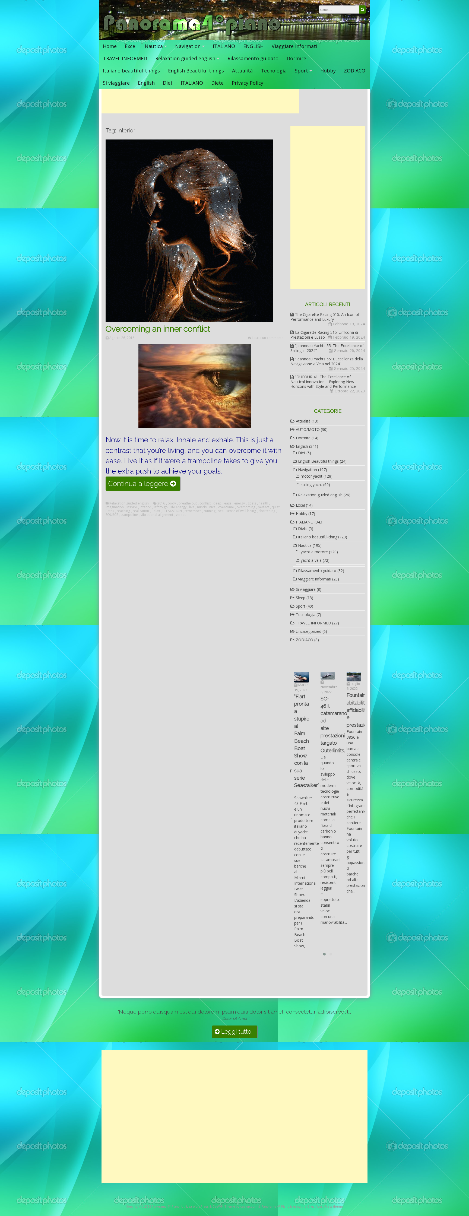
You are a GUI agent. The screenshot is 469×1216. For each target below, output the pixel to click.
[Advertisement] (200, 101)
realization (141, 511)
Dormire (296, 58)
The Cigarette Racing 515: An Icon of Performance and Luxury (324, 317)
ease (228, 503)
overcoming (246, 507)
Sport (301, 70)
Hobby (328, 70)
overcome (226, 507)
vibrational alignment (157, 515)
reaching (123, 511)
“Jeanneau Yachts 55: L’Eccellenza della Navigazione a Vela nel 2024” (326, 361)
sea (221, 511)
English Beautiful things (196, 70)
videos (181, 515)
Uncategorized (308, 631)
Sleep (300, 597)
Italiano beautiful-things (131, 70)
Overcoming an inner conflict (158, 329)
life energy (178, 507)
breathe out (188, 503)
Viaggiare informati (294, 46)
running (210, 511)
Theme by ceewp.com (240, 1206)
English (146, 83)
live (191, 507)
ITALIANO (224, 46)
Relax (156, 511)
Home (110, 46)
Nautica (154, 46)
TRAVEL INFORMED (125, 58)
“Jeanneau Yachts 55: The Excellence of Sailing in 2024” (327, 348)
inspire (131, 507)
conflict (205, 503)
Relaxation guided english (185, 58)
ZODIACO (354, 70)
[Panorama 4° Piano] (192, 34)
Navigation (188, 46)
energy (239, 503)
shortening (267, 511)
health (263, 503)
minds (202, 507)
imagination (115, 507)
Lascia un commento (268, 337)
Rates (110, 511)
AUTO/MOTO (308, 429)
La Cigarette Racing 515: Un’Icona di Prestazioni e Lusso (324, 335)
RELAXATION (172, 511)
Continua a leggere (144, 485)
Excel (131, 46)
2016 (161, 503)
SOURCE (112, 515)
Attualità (242, 70)
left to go (161, 507)
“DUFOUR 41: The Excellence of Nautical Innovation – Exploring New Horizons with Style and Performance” (323, 381)
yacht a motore (314, 551)
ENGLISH (253, 46)
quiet (276, 507)
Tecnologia (274, 70)
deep (217, 503)
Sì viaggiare (116, 83)
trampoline (129, 515)
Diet (168, 83)
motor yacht (311, 476)
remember (193, 511)
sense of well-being (241, 511)
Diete (217, 83)
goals (252, 503)
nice (212, 507)
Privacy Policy (247, 83)
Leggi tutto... (237, 1031)
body (172, 503)
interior (145, 507)
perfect (263, 507)
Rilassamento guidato (252, 58)
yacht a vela (311, 560)
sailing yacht (311, 484)
